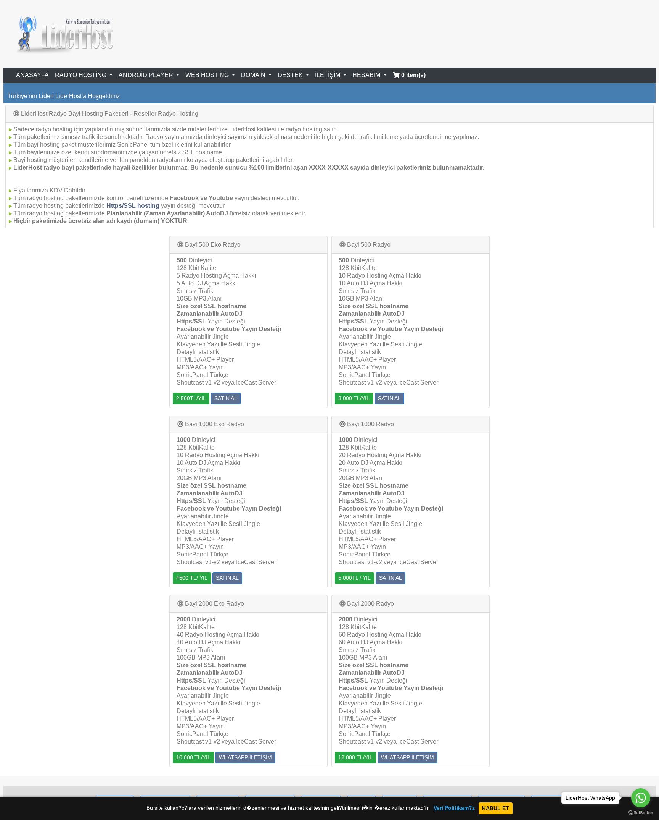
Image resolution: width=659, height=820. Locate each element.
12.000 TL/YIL (355, 757)
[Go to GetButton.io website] (640, 812)
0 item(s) (413, 75)
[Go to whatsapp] (640, 797)
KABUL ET (495, 808)
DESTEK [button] (291, 75)
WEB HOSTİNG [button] (207, 75)
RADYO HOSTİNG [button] (81, 75)
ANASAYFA (32, 75)
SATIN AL (225, 398)
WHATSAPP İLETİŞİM (245, 757)
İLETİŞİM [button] (328, 75)
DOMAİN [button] (254, 75)
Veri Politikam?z (454, 808)
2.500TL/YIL (191, 398)
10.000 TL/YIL (193, 757)
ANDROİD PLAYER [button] (147, 75)
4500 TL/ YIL (191, 578)
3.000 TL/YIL (354, 398)
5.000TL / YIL (354, 578)
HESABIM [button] (367, 75)
